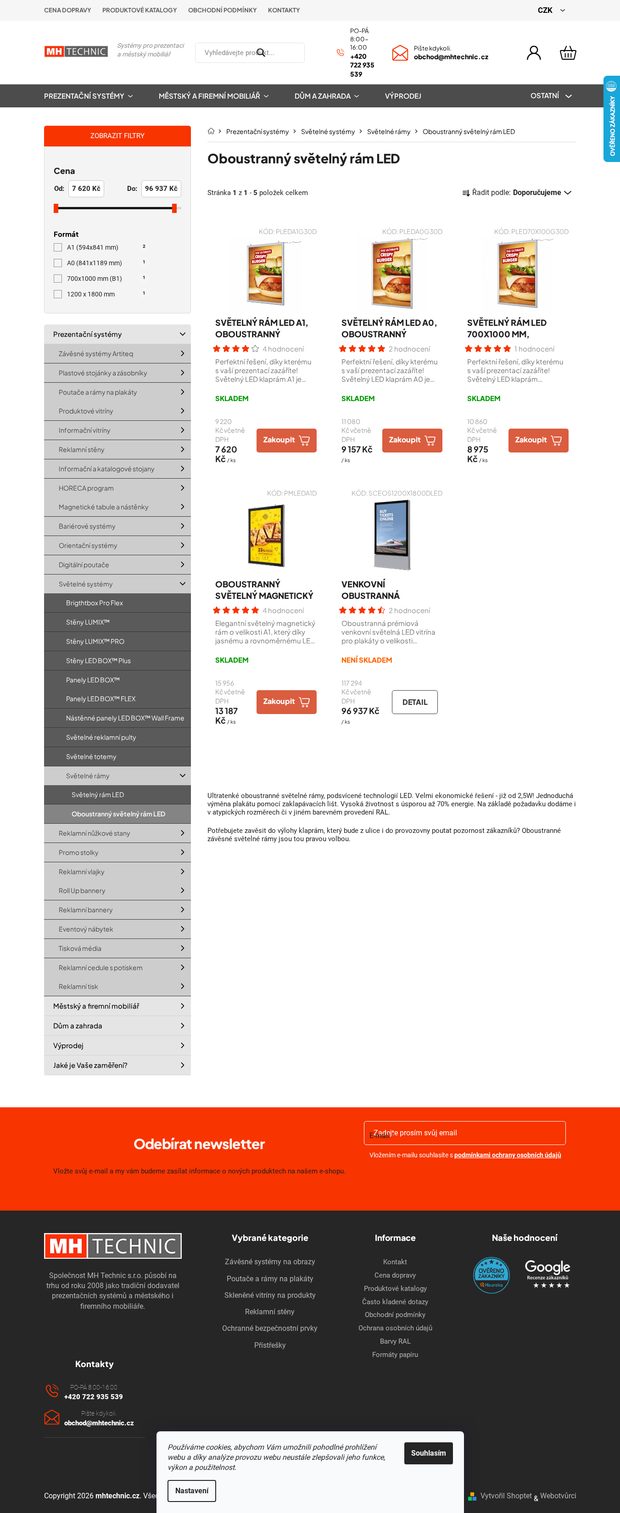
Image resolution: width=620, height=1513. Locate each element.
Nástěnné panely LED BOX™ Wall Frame (125, 718)
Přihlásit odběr (465, 1179)
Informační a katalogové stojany (107, 468)
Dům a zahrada (77, 1025)
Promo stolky (79, 852)
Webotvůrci (558, 1495)
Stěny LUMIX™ (88, 622)
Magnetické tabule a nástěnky (104, 506)
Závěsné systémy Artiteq (96, 353)
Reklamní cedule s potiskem (101, 967)
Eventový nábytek (86, 929)
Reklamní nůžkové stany (94, 833)
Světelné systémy (86, 584)
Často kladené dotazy (395, 1302)
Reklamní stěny (82, 449)
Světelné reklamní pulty (101, 737)
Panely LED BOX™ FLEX (100, 698)
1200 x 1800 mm (106, 294)
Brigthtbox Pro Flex (94, 602)
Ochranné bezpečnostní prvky (270, 1328)
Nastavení (191, 1490)
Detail (414, 702)
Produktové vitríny (86, 411)
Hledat (316, 53)
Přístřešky (270, 1345)
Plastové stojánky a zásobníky (103, 372)
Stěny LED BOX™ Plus (98, 660)
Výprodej (68, 1045)
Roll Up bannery (82, 890)
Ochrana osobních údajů (395, 1328)
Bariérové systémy (87, 526)
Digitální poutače (84, 564)
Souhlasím (428, 1453)
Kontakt (395, 1262)
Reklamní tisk (78, 986)
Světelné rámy (88, 775)
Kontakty (284, 10)
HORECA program (86, 488)
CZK (546, 10)
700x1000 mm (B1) (106, 278)
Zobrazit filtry (117, 136)
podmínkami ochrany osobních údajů (507, 1155)
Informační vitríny (85, 430)
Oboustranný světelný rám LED (118, 814)
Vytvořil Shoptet (506, 1495)
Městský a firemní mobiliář (96, 1005)
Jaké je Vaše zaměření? (90, 1065)
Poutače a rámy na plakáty (98, 392)
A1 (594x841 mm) (106, 247)
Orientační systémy (88, 545)
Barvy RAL (395, 1341)
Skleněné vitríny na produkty (270, 1295)
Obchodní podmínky (222, 10)
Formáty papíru (395, 1355)
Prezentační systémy (87, 333)
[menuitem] (94, 96)
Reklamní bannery (86, 909)
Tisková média (80, 948)
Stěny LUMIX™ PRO (95, 641)
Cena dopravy (67, 10)
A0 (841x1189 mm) (106, 263)
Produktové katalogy (139, 10)
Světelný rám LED (98, 794)
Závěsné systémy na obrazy (270, 1261)
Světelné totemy (91, 756)
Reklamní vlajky (82, 871)
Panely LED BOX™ (93, 680)
